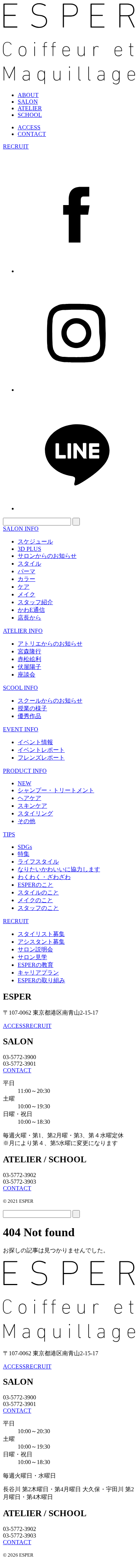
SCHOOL (30, 115)
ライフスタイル (38, 861)
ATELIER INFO (23, 631)
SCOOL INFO (20, 688)
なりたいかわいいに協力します (59, 869)
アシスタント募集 (41, 942)
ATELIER (30, 108)
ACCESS (29, 127)
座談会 (26, 674)
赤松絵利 (29, 659)
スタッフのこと (38, 908)
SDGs (25, 847)
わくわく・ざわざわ (44, 877)
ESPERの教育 (35, 965)
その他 (26, 821)
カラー (26, 579)
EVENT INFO (20, 729)
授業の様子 (32, 708)
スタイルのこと (38, 892)
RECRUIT (16, 146)
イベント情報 (35, 742)
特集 (23, 854)
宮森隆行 (29, 651)
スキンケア (32, 806)
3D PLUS (29, 549)
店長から (29, 617)
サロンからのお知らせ (47, 556)
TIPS (9, 834)
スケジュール (35, 541)
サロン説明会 (35, 949)
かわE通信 (31, 610)
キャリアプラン (38, 972)
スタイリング (35, 813)
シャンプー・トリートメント (56, 790)
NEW (24, 783)
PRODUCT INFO (25, 771)
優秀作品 (29, 716)
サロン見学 (32, 957)
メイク (26, 594)
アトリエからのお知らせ (50, 644)
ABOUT (28, 95)
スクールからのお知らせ (50, 700)
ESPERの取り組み (41, 980)
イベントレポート (41, 750)
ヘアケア (29, 798)
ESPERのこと (35, 885)
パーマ (26, 571)
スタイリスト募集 (41, 934)
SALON (28, 101)
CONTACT (32, 134)
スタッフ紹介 (35, 602)
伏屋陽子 (29, 667)
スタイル (29, 563)
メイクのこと (35, 900)
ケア (23, 587)
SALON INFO (21, 528)
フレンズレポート (41, 757)
